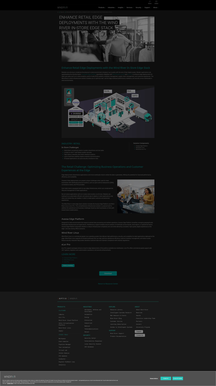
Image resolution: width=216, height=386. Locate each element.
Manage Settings (154, 378)
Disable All (165, 378)
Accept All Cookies (177, 378)
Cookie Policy (10, 383)
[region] (108, 378)
